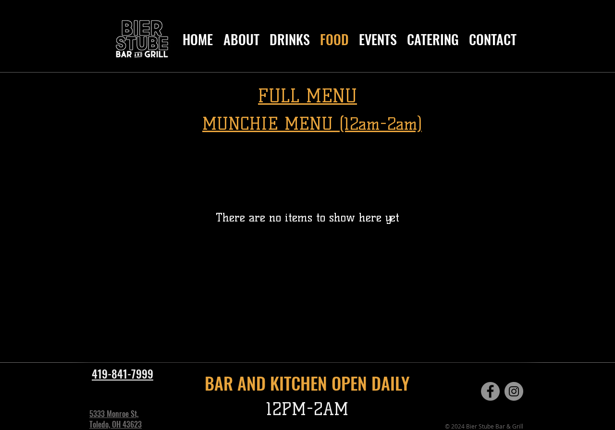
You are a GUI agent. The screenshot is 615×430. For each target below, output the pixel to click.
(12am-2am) (380, 124)
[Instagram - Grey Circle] (513, 391)
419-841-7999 (122, 374)
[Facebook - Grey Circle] (490, 391)
